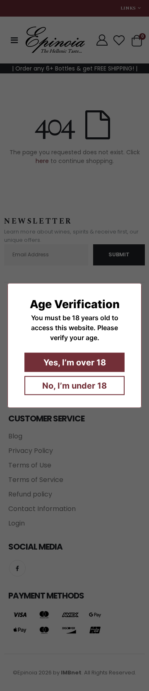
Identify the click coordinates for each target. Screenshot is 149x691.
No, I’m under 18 (74, 386)
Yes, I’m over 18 (74, 362)
